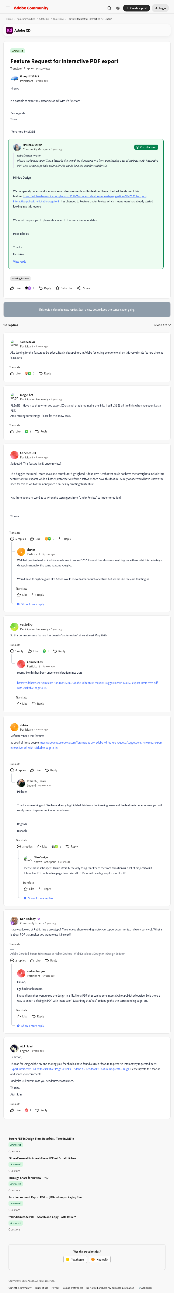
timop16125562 (29, 76)
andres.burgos (36, 971)
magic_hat (26, 395)
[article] (86, 358)
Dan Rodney (28, 918)
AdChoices (146, 1287)
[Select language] (118, 8)
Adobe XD (44, 18)
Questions (58, 18)
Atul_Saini (26, 1046)
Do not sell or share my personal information (110, 1287)
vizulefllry (26, 624)
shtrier (31, 549)
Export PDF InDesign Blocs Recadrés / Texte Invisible (41, 1138)
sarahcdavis (27, 342)
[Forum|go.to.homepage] (31, 8)
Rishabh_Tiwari (36, 781)
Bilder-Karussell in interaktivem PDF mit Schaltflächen (42, 1158)
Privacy (55, 1287)
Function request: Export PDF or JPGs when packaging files (45, 1197)
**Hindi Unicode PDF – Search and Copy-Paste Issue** (42, 1217)
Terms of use (41, 1287)
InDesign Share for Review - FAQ (28, 1177)
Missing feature (20, 278)
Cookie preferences (73, 1287)
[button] (7, 9)
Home (9, 18)
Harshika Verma (32, 145)
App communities (26, 18)
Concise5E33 (28, 453)
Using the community (20, 1287)
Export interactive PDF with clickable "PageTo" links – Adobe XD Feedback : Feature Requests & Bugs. (69, 1069)
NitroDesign (41, 857)
